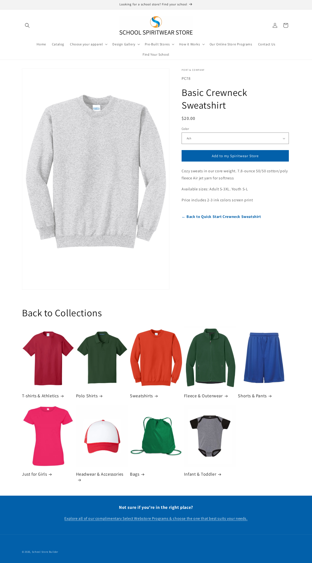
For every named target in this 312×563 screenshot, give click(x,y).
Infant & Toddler (200, 474)
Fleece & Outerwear (203, 396)
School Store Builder (45, 551)
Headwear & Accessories (99, 474)
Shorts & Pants (252, 396)
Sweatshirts (141, 396)
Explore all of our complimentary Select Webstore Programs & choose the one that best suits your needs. (155, 518)
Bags (134, 474)
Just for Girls (34, 474)
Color (185, 129)
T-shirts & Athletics (40, 396)
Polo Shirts (87, 396)
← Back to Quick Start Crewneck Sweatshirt (221, 216)
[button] (27, 25)
